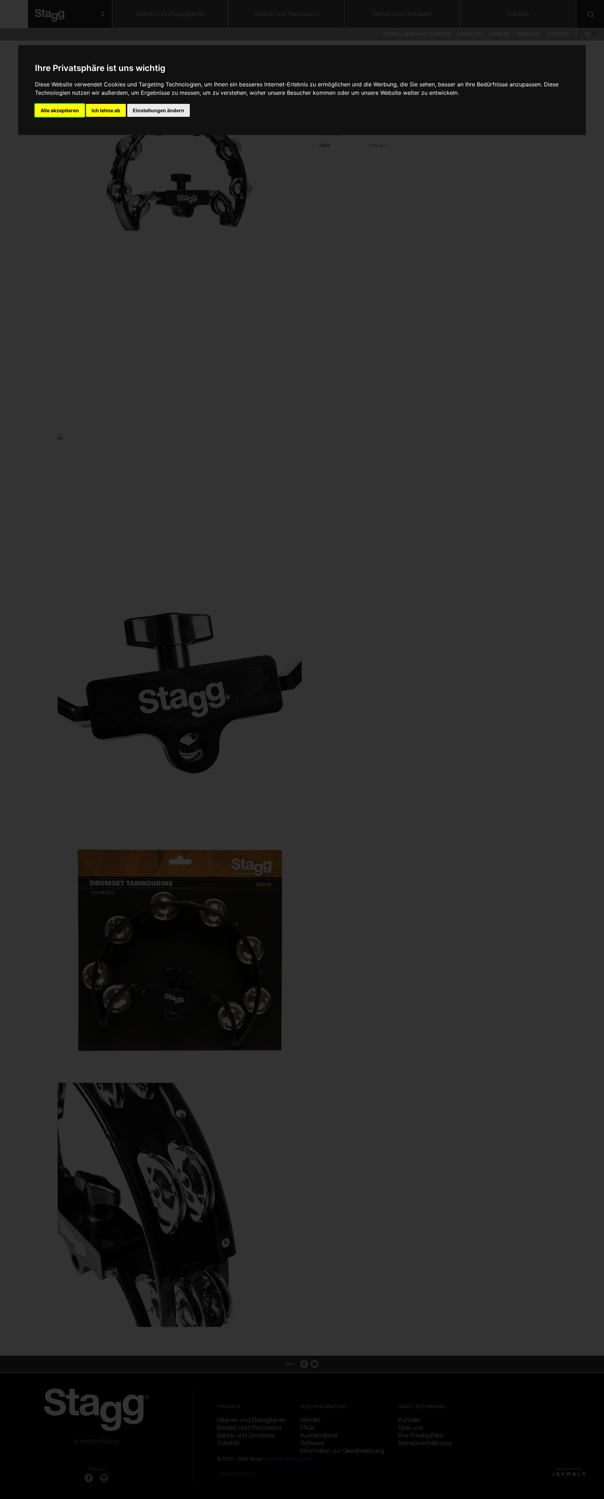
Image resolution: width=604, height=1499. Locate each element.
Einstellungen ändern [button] (158, 110)
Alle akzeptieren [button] (60, 110)
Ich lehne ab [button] (106, 110)
